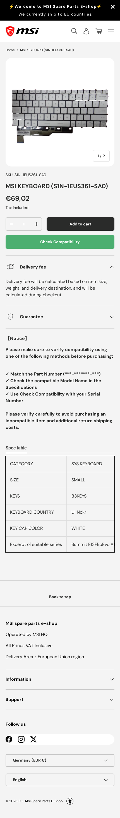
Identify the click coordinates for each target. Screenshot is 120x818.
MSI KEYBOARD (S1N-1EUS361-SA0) (47, 50)
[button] (99, 31)
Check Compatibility (60, 241)
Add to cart (80, 224)
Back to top (60, 596)
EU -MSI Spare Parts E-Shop (40, 801)
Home (10, 50)
